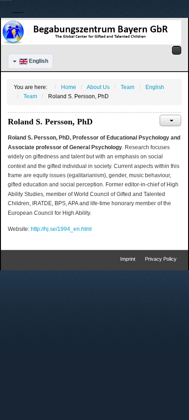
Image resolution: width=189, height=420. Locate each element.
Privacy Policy (161, 259)
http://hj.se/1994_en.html (61, 229)
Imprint (127, 259)
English (38, 61)
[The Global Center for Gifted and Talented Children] (91, 32)
